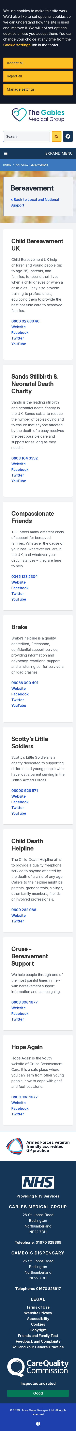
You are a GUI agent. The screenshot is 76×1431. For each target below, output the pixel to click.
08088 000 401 (24, 683)
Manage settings (21, 89)
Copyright (38, 1330)
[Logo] (38, 115)
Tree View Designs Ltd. (38, 1410)
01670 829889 (48, 1242)
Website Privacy (38, 1313)
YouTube (18, 344)
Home (7, 164)
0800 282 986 (23, 910)
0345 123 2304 (24, 576)
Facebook (20, 332)
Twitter (17, 338)
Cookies (38, 1324)
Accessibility (38, 1318)
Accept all (15, 63)
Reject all (14, 76)
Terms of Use (38, 1307)
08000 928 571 (24, 790)
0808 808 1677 (24, 1002)
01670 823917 (48, 1288)
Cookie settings (16, 45)
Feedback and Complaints (38, 1341)
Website (18, 327)
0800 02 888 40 (25, 321)
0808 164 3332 (24, 458)
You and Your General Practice (38, 1347)
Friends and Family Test (38, 1336)
